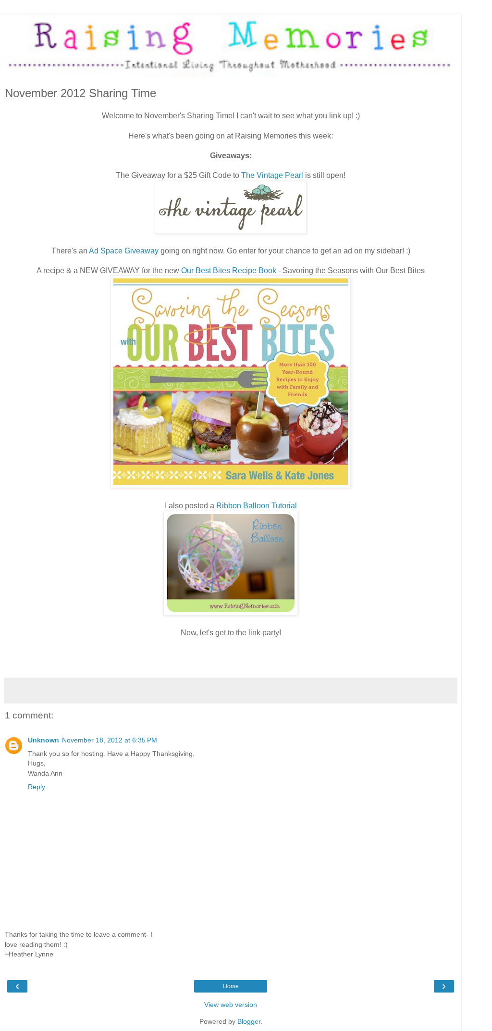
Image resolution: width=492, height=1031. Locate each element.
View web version (230, 1004)
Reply (36, 787)
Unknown (43, 740)
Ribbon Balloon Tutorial (256, 506)
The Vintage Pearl (272, 175)
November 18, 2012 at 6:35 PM (109, 740)
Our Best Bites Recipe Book (228, 270)
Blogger (248, 1021)
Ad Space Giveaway (124, 251)
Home (231, 986)
